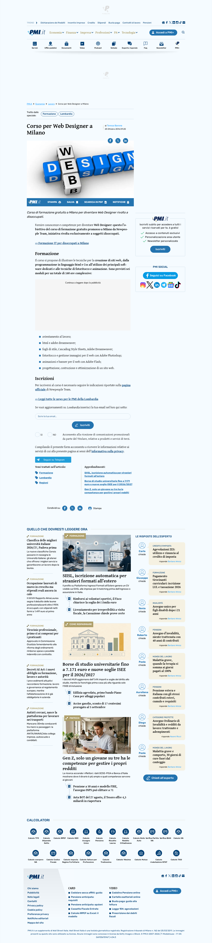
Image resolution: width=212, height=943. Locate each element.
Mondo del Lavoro (162, 656)
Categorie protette (163, 717)
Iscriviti (160, 249)
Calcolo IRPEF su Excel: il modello (83, 915)
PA (115, 32)
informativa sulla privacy (107, 451)
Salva (71, 202)
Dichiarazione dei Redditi (53, 22)
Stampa (52, 202)
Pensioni (147, 22)
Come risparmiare (81, 624)
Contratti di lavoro (131, 22)
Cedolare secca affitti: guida (86, 892)
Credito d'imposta (162, 546)
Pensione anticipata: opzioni (87, 904)
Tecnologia (128, 32)
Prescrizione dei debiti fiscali (123, 915)
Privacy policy (35, 905)
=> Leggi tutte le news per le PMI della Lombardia (66, 399)
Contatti (32, 901)
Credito (91, 22)
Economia (56, 32)
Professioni (102, 32)
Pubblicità (33, 892)
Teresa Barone (114, 125)
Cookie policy (34, 909)
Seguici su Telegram (54, 459)
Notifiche (119, 202)
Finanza (71, 32)
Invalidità (158, 603)
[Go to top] (181, 932)
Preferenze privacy (38, 914)
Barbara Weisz (174, 561)
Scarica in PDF (94, 202)
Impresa (85, 32)
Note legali (33, 897)
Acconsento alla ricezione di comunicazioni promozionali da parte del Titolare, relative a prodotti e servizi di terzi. (96, 436)
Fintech (74, 718)
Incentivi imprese (76, 22)
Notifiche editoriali (37, 918)
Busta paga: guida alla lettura (123, 903)
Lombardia (66, 113)
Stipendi (102, 22)
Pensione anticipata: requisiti (81, 899)
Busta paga (114, 22)
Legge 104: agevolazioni (125, 908)
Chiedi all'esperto (163, 777)
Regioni (43, 482)
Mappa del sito (35, 922)
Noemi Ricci (175, 736)
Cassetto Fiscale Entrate (84, 908)
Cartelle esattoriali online (126, 897)
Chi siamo (32, 888)
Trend (30, 22)
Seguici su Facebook (163, 275)
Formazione (49, 113)
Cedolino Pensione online (126, 892)
